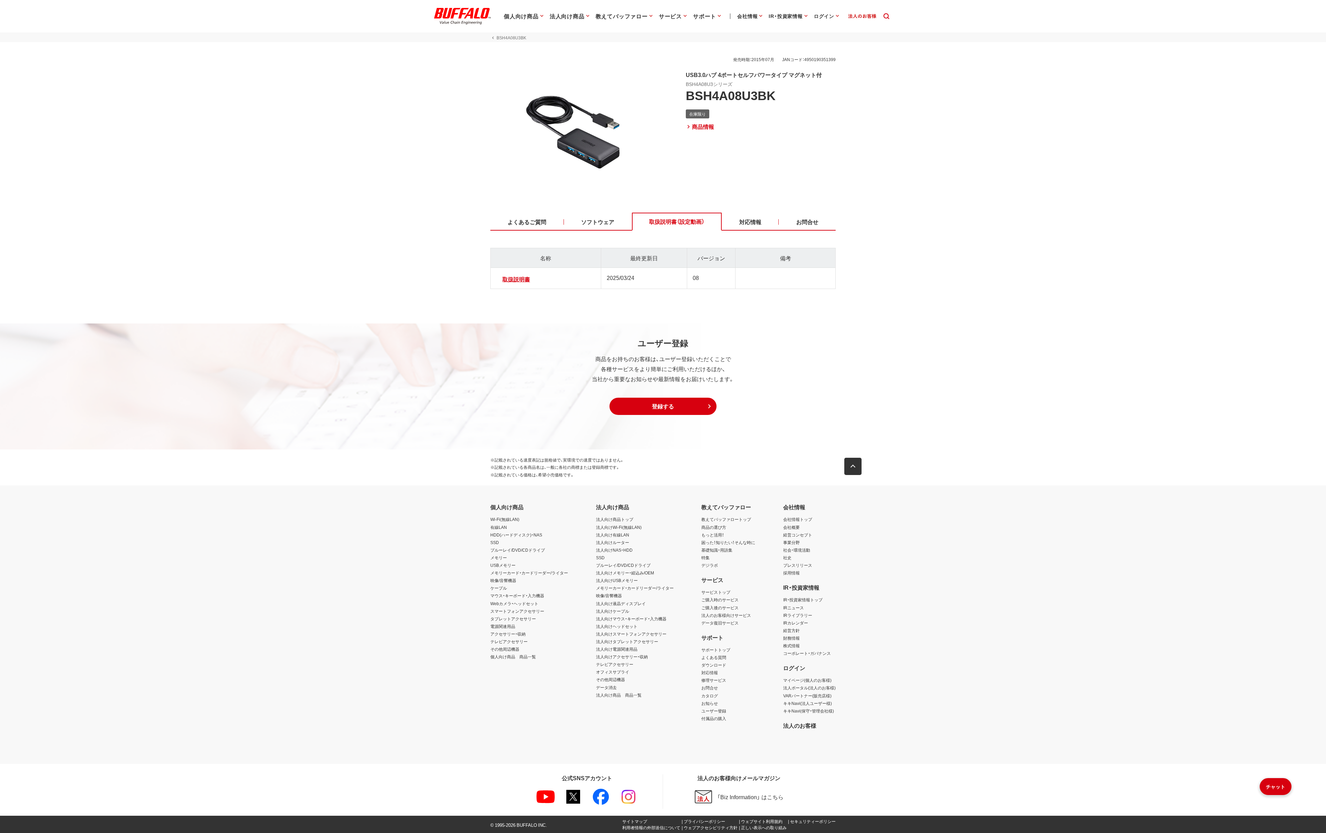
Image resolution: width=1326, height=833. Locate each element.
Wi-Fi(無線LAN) (504, 519)
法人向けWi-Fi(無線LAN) (619, 527)
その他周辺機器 (504, 649)
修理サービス (713, 680)
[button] (663, 406)
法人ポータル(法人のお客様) (809, 688)
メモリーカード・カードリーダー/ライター (529, 573)
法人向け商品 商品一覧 (619, 695)
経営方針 (791, 630)
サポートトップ (715, 650)
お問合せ (709, 688)
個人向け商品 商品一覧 (513, 656)
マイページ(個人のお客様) (807, 680)
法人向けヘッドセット (616, 626)
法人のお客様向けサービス (726, 615)
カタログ (709, 695)
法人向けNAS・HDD (614, 550)
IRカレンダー (795, 623)
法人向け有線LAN (612, 535)
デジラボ (709, 565)
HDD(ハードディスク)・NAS (516, 535)
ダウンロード (713, 665)
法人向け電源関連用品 (616, 649)
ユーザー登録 (713, 711)
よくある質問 (713, 657)
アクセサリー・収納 (508, 634)
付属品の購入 (713, 718)
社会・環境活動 (796, 550)
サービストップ (715, 592)
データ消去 (606, 687)
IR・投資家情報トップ (803, 600)
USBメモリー (503, 565)
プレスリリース (797, 565)
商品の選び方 (713, 527)
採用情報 (791, 573)
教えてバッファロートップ (726, 519)
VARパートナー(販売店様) (807, 695)
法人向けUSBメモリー (617, 580)
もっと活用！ (712, 535)
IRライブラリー (797, 615)
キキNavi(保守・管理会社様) (808, 711)
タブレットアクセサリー (513, 619)
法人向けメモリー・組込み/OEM (625, 573)
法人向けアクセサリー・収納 (622, 656)
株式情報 (791, 645)
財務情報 (791, 638)
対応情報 (709, 672)
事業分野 (791, 542)
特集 (705, 557)
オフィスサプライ (612, 672)
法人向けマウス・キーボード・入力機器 (631, 619)
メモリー (498, 557)
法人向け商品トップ (614, 519)
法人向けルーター (612, 542)
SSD (494, 542)
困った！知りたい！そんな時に (728, 542)
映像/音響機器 (503, 580)
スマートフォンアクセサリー (517, 611)
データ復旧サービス (720, 623)
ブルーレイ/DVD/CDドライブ (517, 550)
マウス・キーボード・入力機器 (517, 595)
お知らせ (709, 703)
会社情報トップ (797, 519)
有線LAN (498, 527)
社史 (787, 557)
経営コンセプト (797, 535)
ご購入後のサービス (720, 607)
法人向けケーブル (612, 611)
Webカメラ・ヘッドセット (514, 603)
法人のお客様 (799, 725)
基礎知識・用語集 (716, 550)
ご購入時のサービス (720, 600)
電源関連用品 (502, 626)
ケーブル (498, 588)
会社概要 (791, 527)
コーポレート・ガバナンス (807, 653)
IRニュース (793, 607)
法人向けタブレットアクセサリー (627, 641)
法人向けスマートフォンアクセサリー (631, 634)
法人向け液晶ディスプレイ (621, 603)
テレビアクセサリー (509, 641)
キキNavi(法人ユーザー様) (807, 703)
